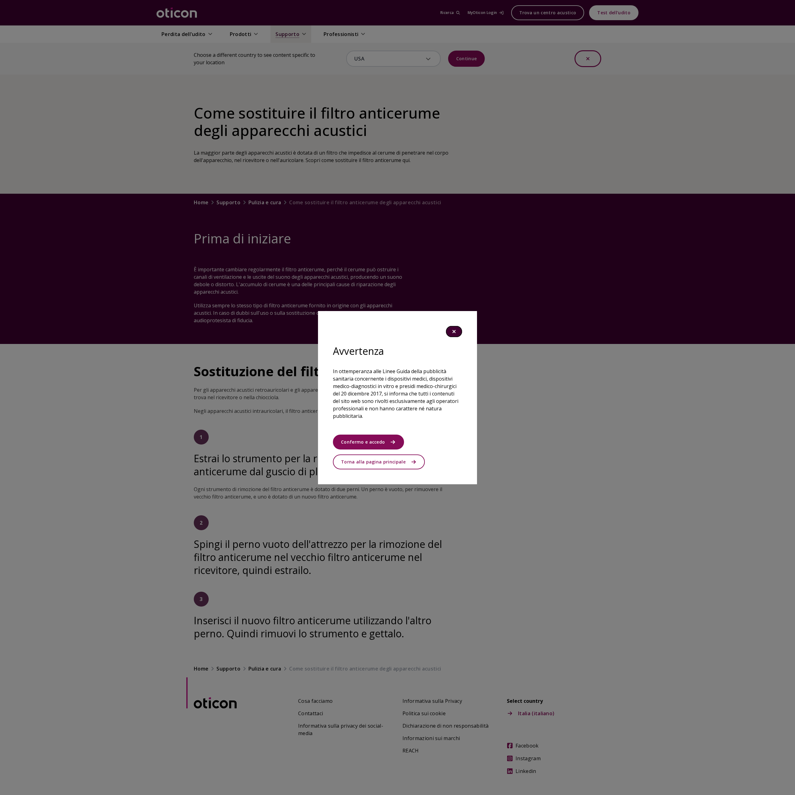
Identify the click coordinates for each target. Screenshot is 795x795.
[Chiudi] (454, 331)
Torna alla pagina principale (373, 462)
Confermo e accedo (363, 442)
